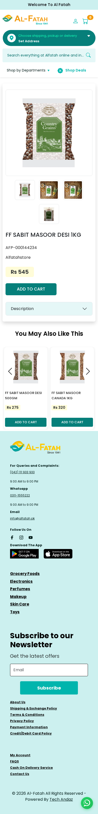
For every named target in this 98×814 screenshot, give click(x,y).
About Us (17, 702)
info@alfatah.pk (22, 518)
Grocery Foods (25, 573)
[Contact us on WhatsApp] (87, 803)
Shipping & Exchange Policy (33, 708)
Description (22, 309)
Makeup (18, 596)
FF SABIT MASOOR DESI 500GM (23, 395)
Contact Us (19, 774)
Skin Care (19, 604)
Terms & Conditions (27, 714)
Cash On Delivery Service (31, 768)
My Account (20, 755)
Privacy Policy (22, 721)
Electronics (21, 581)
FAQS (14, 761)
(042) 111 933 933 (22, 472)
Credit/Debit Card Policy (31, 733)
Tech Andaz (61, 799)
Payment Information (29, 727)
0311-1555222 (20, 495)
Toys (15, 611)
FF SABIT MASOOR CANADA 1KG (66, 395)
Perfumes (20, 589)
